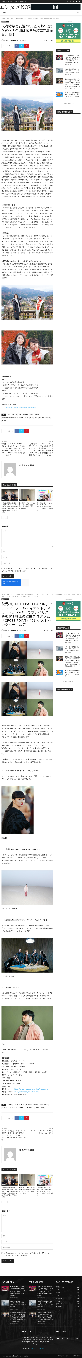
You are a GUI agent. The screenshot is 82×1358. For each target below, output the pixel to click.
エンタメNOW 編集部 (12, 40)
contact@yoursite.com (36, 1348)
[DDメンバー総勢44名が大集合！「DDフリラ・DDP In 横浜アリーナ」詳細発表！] (59, 94)
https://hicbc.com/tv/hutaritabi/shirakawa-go (19, 407)
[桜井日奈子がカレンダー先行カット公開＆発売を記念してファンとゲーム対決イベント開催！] (27, 495)
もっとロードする (67, 103)
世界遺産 (25, 414)
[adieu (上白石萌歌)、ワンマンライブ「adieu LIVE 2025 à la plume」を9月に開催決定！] (59, 70)
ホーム (3, 18)
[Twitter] (73, 1)
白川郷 (4, 420)
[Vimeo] (76, 1)
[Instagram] (70, 1)
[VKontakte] (77, 1338)
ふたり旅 (14, 414)
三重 (20, 414)
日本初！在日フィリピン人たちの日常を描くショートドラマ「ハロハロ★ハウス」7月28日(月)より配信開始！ (45, 506)
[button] (78, 12)
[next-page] (6, 517)
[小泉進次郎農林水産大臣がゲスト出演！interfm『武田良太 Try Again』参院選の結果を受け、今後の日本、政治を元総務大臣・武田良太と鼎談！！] (9, 495)
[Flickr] (68, 1338)
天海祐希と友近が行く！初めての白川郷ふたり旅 (15, 417)
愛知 (36, 417)
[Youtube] (79, 1)
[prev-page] (2, 517)
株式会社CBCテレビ (44, 417)
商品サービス (10, 18)
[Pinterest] (26, 46)
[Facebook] (67, 1)
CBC (9, 414)
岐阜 (31, 417)
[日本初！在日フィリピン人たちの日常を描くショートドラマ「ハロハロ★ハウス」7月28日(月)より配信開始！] (45, 495)
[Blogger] (58, 1338)
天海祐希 (37, 414)
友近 (31, 414)
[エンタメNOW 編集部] (2, 40)
